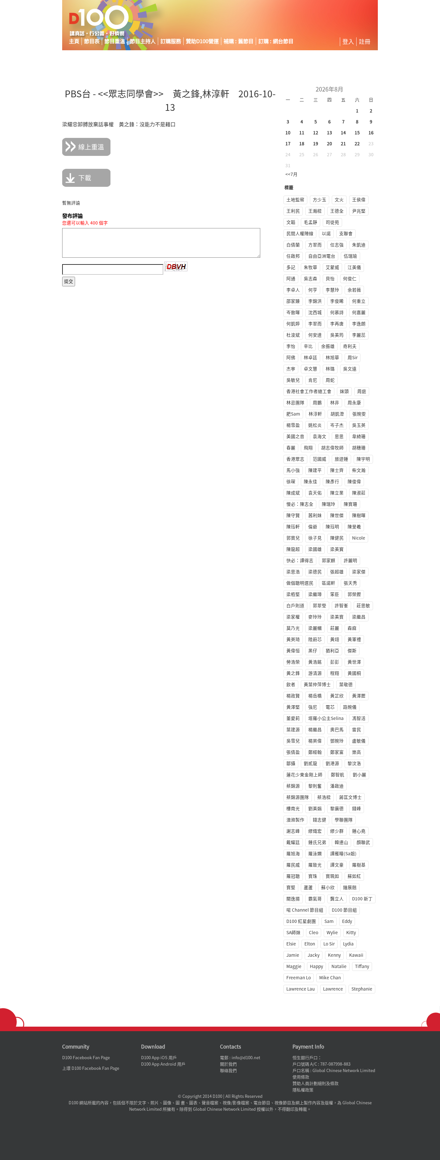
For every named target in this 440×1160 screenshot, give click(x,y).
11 (301, 132)
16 (371, 132)
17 (288, 143)
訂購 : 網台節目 (275, 41)
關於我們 (228, 1064)
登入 (348, 41)
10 (288, 132)
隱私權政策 (302, 1090)
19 (315, 143)
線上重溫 (91, 147)
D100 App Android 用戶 (163, 1064)
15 (357, 132)
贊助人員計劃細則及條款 (315, 1083)
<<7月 (291, 174)
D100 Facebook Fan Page (86, 1058)
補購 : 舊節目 (238, 41)
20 (329, 143)
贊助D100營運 (202, 41)
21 (343, 143)
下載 (84, 178)
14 (343, 132)
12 (315, 132)
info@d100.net (246, 1058)
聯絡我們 (228, 1071)
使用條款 (300, 1077)
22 (357, 143)
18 (301, 143)
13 (329, 132)
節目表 (92, 41)
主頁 (74, 41)
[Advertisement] (317, 21)
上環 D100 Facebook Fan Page (90, 1068)
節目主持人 (143, 41)
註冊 (364, 41)
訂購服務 (170, 41)
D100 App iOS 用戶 (159, 1058)
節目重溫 (114, 41)
